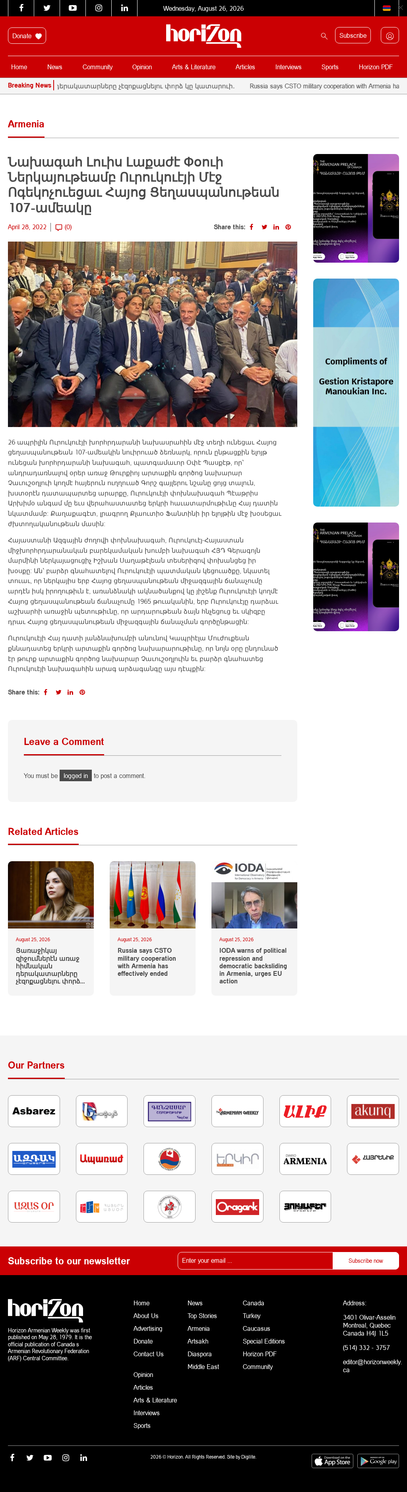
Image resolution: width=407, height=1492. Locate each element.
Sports (330, 66)
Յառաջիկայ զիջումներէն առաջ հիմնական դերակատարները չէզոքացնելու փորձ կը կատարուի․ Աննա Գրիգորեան (48, 965)
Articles (245, 66)
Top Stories (202, 1315)
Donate (22, 35)
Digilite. (248, 1457)
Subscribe (352, 35)
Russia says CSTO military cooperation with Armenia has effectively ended (147, 961)
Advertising (148, 1328)
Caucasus (256, 1328)
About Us (146, 1315)
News (54, 66)
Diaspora (200, 1353)
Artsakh (198, 1341)
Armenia (199, 1328)
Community (97, 66)
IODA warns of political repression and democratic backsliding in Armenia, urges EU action (253, 965)
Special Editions (264, 1341)
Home (19, 66)
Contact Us (149, 1353)
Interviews (288, 66)
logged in (76, 775)
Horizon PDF (376, 66)
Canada (253, 1303)
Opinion (142, 66)
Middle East (203, 1366)
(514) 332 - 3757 (366, 1347)
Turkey (251, 1315)
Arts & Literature (193, 66)
